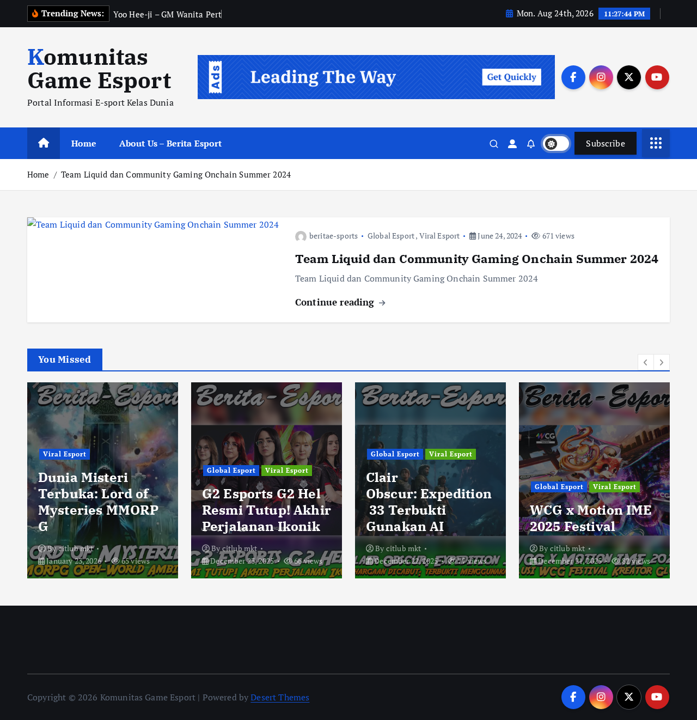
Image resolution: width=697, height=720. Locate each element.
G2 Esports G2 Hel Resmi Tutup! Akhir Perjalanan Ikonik (266, 510)
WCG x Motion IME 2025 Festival (591, 518)
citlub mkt (76, 548)
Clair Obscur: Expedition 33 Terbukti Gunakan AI (429, 501)
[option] (102, 480)
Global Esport (391, 235)
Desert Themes (279, 697)
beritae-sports (333, 235)
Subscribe (605, 143)
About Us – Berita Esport (170, 143)
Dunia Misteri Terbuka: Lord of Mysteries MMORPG (98, 501)
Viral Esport (439, 235)
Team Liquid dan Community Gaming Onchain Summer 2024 (176, 174)
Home (84, 143)
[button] (646, 362)
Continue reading (336, 302)
